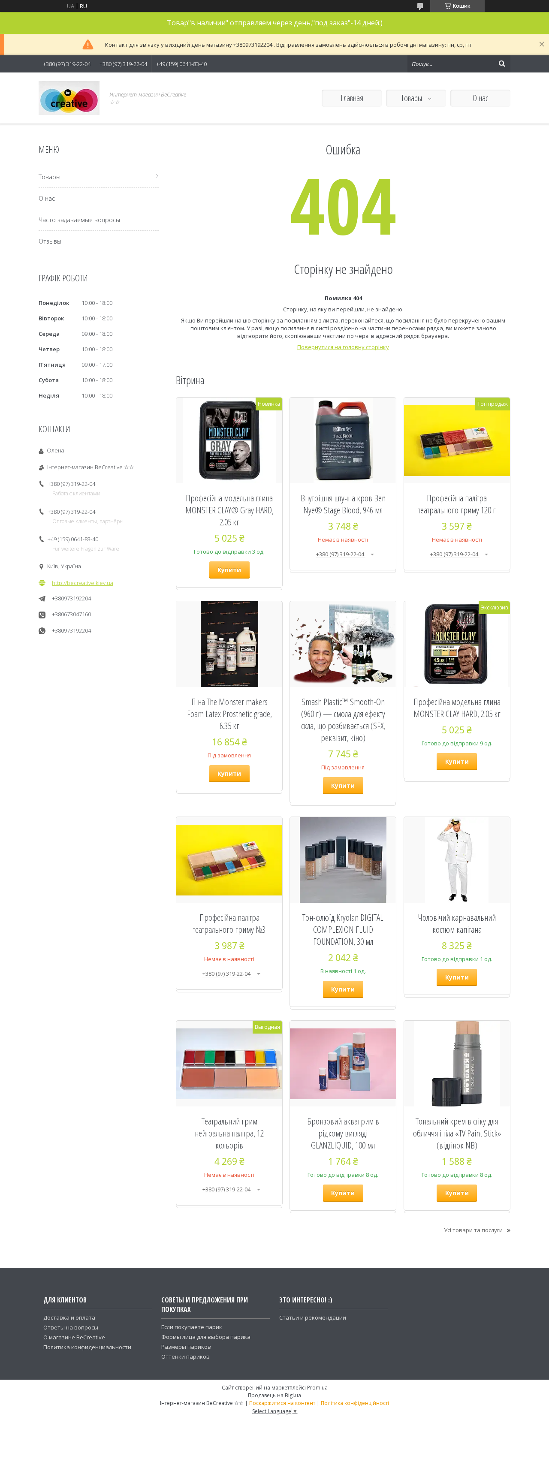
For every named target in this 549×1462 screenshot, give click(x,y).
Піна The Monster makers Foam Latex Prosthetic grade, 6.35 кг (229, 714)
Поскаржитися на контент (282, 1403)
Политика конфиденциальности (87, 1347)
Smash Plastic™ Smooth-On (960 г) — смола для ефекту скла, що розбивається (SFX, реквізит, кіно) (343, 720)
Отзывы (50, 241)
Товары (412, 98)
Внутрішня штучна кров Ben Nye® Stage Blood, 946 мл (343, 504)
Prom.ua (317, 1387)
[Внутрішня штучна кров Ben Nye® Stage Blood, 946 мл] (343, 440)
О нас (480, 98)
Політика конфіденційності (355, 1403)
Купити (229, 570)
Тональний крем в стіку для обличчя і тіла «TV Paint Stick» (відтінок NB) (457, 1133)
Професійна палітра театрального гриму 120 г (457, 504)
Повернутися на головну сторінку (343, 347)
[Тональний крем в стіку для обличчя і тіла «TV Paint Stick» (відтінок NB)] (457, 1063)
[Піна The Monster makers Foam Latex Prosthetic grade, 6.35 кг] (229, 644)
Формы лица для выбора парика (205, 1337)
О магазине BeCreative (74, 1337)
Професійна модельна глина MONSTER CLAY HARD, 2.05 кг (457, 708)
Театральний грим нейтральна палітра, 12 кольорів (229, 1133)
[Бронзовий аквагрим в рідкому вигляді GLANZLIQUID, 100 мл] (343, 1063)
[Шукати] (501, 63)
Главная (352, 98)
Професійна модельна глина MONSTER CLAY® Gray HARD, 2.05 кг (229, 510)
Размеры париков (186, 1346)
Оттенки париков (185, 1356)
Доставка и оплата (69, 1317)
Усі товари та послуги (473, 1230)
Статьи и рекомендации (312, 1317)
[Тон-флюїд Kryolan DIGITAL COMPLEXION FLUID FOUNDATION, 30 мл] (343, 860)
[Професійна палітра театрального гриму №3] (229, 860)
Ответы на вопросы (70, 1327)
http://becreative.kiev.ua (82, 582)
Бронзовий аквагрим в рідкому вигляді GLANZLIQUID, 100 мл (343, 1133)
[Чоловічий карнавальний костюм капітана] (457, 860)
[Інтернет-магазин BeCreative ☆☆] (69, 98)
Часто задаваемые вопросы (79, 220)
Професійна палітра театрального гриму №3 (229, 923)
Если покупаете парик (191, 1327)
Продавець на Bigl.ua (274, 1395)
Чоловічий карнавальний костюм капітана (457, 923)
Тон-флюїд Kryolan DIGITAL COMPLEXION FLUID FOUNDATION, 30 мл (342, 929)
